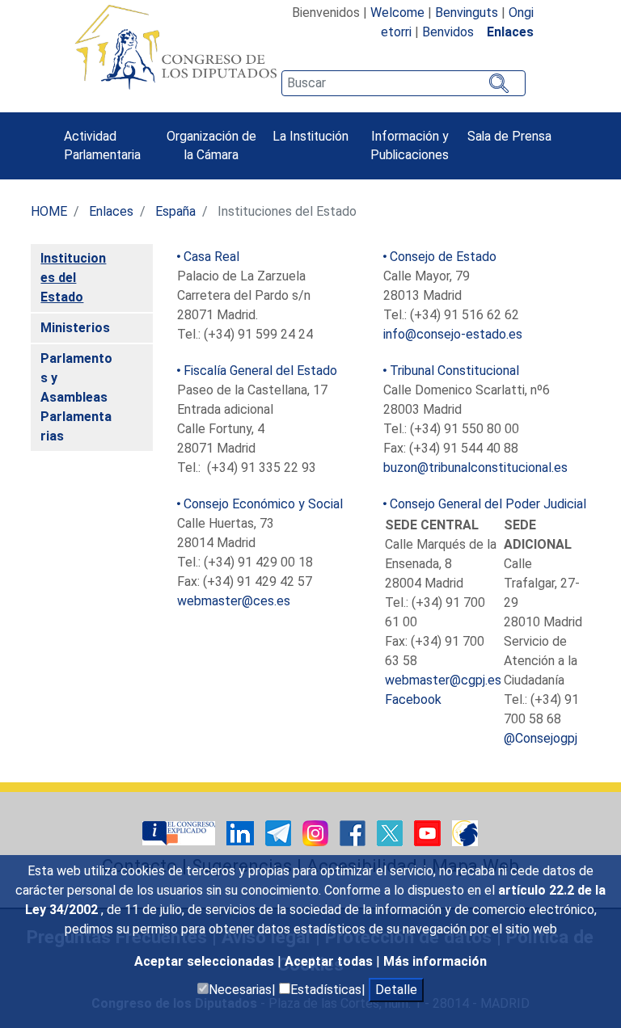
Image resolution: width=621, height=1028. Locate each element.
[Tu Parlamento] (180, 832)
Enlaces (111, 211)
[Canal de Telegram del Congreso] (279, 832)
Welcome (397, 12)
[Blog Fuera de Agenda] (465, 832)
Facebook (413, 699)
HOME (49, 211)
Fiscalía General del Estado (260, 370)
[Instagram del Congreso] (317, 832)
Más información (435, 961)
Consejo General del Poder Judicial (488, 504)
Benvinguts (466, 12)
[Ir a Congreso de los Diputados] (175, 47)
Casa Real (211, 256)
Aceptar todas (330, 961)
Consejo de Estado (443, 256)
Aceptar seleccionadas (205, 961)
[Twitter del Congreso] (391, 832)
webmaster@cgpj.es (443, 680)
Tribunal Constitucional (454, 370)
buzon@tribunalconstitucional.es (475, 467)
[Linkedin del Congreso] (241, 832)
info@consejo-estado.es (452, 334)
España (175, 211)
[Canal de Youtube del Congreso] (429, 832)
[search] (403, 83)
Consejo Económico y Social (263, 504)
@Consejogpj (540, 738)
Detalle (396, 989)
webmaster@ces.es (233, 601)
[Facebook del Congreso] (354, 832)
